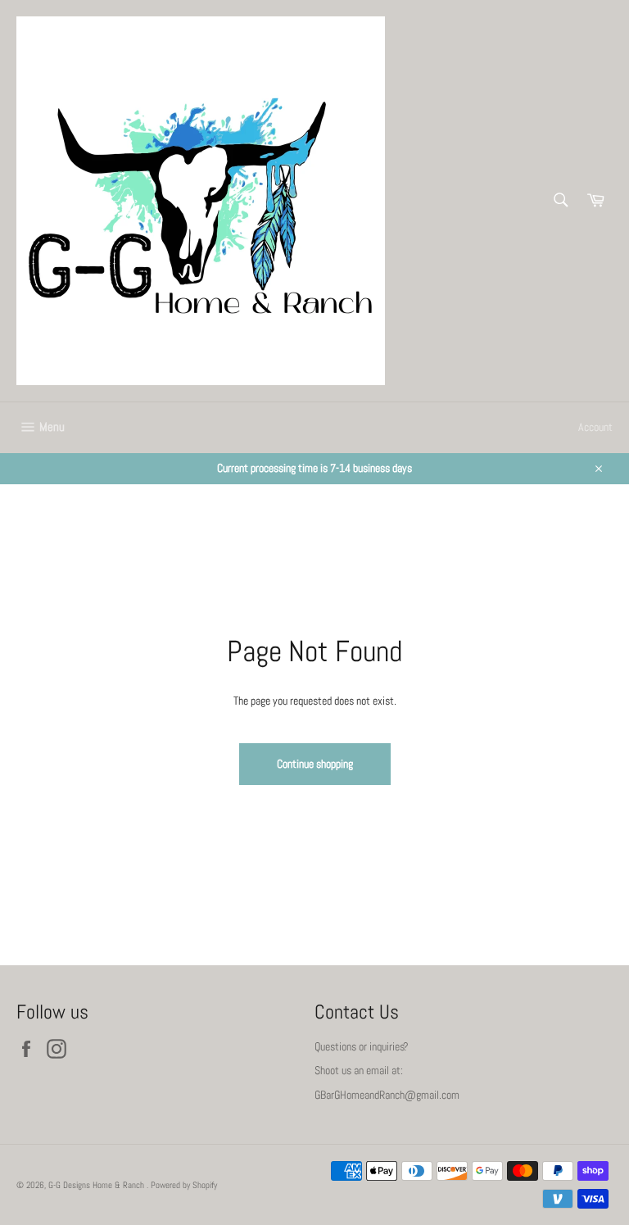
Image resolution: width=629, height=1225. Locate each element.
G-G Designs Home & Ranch (97, 1185)
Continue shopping (315, 763)
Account (595, 427)
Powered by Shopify (184, 1185)
